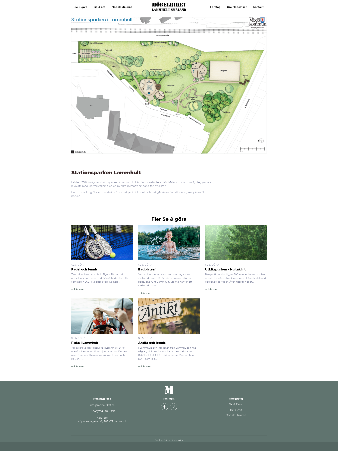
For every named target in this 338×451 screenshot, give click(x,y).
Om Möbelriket (237, 6)
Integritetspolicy (174, 440)
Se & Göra (236, 404)
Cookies (159, 440)
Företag (215, 6)
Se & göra (80, 6)
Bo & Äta (236, 409)
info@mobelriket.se (102, 404)
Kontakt (258, 6)
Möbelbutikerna (122, 6)
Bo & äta (99, 6)
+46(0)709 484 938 (102, 411)
